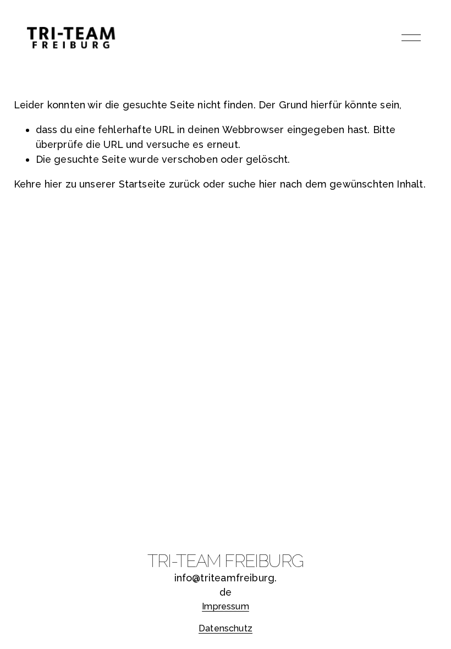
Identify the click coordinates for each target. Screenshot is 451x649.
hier (54, 184)
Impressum (225, 606)
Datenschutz (225, 628)
